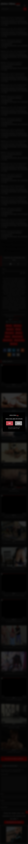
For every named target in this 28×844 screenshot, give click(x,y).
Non (18, 423)
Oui (9, 423)
